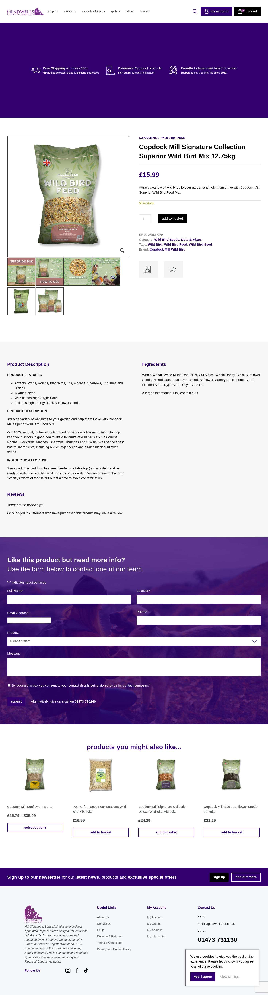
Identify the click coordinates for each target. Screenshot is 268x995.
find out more (246, 877)
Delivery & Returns (109, 936)
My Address (154, 930)
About (130, 11)
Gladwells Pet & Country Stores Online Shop (25, 11)
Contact (144, 11)
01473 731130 (217, 940)
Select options (35, 827)
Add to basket (172, 218)
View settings (229, 976)
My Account (154, 917)
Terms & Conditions (109, 942)
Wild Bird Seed (200, 244)
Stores (68, 11)
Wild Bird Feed (175, 244)
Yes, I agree (203, 976)
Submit (16, 701)
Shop (50, 11)
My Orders (154, 923)
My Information (156, 936)
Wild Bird (155, 244)
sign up (219, 877)
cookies (208, 956)
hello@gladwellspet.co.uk (216, 924)
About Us (103, 917)
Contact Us (104, 923)
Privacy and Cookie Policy (114, 949)
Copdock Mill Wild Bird (167, 249)
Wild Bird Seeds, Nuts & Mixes (178, 239)
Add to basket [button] (100, 832)
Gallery (115, 11)
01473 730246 (85, 701)
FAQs (100, 930)
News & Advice (91, 11)
